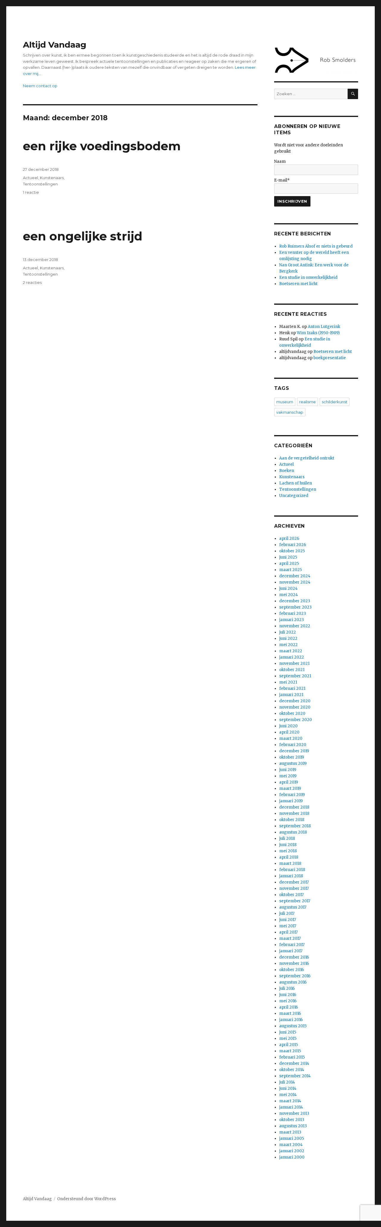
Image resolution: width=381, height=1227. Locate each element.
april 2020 (289, 732)
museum (284, 401)
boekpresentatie (329, 357)
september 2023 (295, 607)
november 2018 (294, 813)
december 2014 (294, 1063)
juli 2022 (287, 632)
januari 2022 (291, 657)
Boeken (286, 470)
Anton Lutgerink (324, 326)
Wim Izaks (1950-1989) (318, 332)
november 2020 (294, 707)
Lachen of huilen (295, 483)
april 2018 (288, 857)
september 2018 (295, 826)
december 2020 (294, 701)
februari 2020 (292, 744)
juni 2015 (287, 1032)
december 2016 (294, 957)
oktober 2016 (291, 969)
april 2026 (289, 538)
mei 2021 (288, 682)
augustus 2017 (292, 907)
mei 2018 (288, 851)
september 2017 (294, 901)
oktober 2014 (291, 1069)
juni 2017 (287, 919)
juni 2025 (288, 557)
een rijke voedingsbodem (102, 146)
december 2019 (294, 751)
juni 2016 (287, 994)
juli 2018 (287, 838)
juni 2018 (287, 844)
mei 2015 (287, 1038)
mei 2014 (288, 1094)
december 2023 (294, 601)
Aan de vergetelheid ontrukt (306, 458)
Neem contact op (40, 85)
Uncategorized (293, 495)
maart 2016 (290, 1013)
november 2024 (294, 582)
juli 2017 (286, 913)
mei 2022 (288, 644)
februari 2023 (292, 613)
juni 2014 (287, 1088)
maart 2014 (290, 1100)
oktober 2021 (292, 669)
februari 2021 (292, 688)
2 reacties (32, 282)
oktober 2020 (292, 713)
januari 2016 (291, 1019)
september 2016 (294, 976)
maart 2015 (290, 1050)
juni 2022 (288, 638)
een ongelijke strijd (82, 236)
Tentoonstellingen (40, 184)
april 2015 (288, 1044)
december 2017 (294, 882)
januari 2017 (290, 951)
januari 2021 (291, 694)
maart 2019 (290, 788)
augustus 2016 (293, 982)
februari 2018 (292, 869)
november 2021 (294, 663)
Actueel (30, 177)
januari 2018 (291, 876)
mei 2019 (287, 776)
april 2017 (288, 932)
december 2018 (294, 807)
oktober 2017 (291, 894)
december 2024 (294, 576)
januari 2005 (291, 1138)
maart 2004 (291, 1144)
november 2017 (294, 888)
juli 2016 (287, 988)
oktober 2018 (291, 819)
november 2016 (294, 963)
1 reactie (31, 192)
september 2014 (295, 1075)
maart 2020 (290, 738)
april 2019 (288, 782)
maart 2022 (290, 651)
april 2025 (289, 563)
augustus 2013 (293, 1125)
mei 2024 (288, 594)
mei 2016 (287, 1001)
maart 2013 (290, 1132)
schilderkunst (334, 401)
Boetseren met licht (298, 283)
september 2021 (295, 676)
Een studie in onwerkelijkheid (308, 277)
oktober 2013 (291, 1119)
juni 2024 (288, 588)
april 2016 (288, 1007)
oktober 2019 (291, 757)
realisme (307, 401)
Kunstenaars (52, 177)
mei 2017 (287, 926)
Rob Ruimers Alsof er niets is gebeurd (316, 246)
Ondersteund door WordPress (86, 1198)
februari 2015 (292, 1057)
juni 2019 (287, 769)
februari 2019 (292, 794)
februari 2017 (292, 944)
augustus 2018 (293, 832)
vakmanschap (289, 412)
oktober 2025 (292, 551)
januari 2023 (291, 619)
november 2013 (294, 1113)
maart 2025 (290, 569)
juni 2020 (288, 726)
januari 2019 (291, 801)
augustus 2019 (293, 763)
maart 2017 (290, 938)
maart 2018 (290, 863)
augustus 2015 (293, 1026)
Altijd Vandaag (54, 45)
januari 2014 (291, 1107)
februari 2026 (292, 544)
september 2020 (295, 719)
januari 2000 (292, 1157)
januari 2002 (291, 1150)
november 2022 (294, 626)
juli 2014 (287, 1082)
